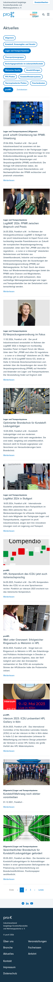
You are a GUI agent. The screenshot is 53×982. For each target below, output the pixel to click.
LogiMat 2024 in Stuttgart (17, 498)
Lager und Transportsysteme (17, 51)
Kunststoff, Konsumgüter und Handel (20, 44)
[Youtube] (31, 903)
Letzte (41, 890)
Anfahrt (32, 953)
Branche (8, 947)
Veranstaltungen (37, 941)
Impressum (9, 967)
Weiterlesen (8, 180)
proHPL (8, 89)
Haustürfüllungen (33, 70)
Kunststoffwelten (41, 2)
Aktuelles (8, 953)
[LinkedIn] (27, 903)
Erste (11, 890)
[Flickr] (23, 903)
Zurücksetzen (22, 89)
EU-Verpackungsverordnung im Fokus (24, 334)
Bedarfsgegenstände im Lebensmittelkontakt (24, 64)
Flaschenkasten (38, 83)
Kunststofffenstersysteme (30, 77)
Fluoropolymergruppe (14, 57)
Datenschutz (10, 973)
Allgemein (9, 38)
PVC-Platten (10, 77)
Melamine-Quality (13, 70)
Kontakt (7, 961)
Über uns (8, 941)
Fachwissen (34, 947)
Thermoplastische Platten (15, 83)
